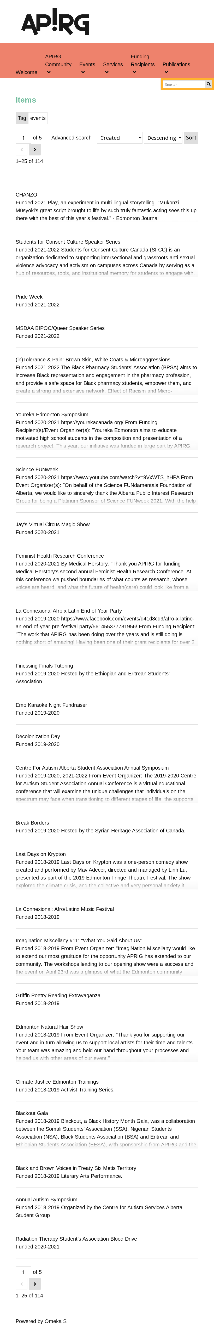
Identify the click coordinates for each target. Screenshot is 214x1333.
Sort (191, 137)
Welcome (26, 72)
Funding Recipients (143, 60)
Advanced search (71, 138)
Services (113, 64)
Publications (176, 64)
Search (208, 84)
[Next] (35, 149)
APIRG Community (58, 60)
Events (87, 64)
